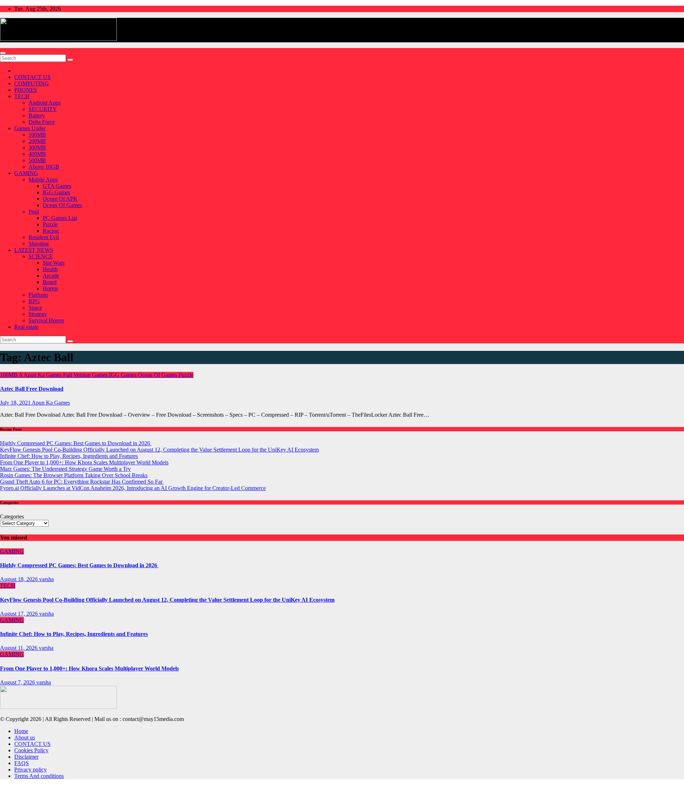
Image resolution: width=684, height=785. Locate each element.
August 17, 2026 (19, 614)
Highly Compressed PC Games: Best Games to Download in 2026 (75, 443)
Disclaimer (26, 757)
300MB (37, 147)
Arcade (51, 276)
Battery (36, 115)
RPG (34, 301)
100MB (37, 135)
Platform (38, 295)
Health (50, 269)
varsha (46, 579)
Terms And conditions (39, 776)
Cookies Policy (31, 750)
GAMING (26, 173)
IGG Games (56, 192)
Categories (12, 516)
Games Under (30, 128)
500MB (37, 160)
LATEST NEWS (33, 250)
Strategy (37, 314)
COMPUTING (31, 83)
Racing (51, 231)
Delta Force (41, 122)
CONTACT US (32, 77)
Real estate (26, 327)
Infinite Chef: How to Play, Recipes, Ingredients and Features (69, 456)
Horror (50, 288)
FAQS (21, 763)
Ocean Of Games (62, 205)
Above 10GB (43, 167)
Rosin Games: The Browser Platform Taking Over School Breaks (73, 475)
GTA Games (57, 186)
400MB (37, 154)
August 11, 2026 (19, 648)
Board (50, 282)
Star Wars (53, 263)
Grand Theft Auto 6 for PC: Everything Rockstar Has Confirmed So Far (82, 482)
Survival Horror (46, 320)
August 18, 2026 (19, 579)
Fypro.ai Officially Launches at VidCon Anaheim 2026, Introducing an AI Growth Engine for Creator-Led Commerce (133, 488)
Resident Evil (43, 237)
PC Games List (60, 218)
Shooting (38, 244)
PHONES (25, 90)
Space (35, 308)
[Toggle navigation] (3, 53)
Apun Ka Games (43, 375)
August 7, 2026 (18, 682)
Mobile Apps (43, 180)
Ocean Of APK (60, 199)
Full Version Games (86, 375)
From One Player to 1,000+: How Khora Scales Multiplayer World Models (84, 462)
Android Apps (44, 103)
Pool (33, 212)
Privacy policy (30, 769)
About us (24, 737)
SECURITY (42, 109)
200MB (37, 141)
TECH (22, 96)
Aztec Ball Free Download (31, 389)
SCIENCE (40, 256)
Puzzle (50, 224)
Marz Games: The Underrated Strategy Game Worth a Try (65, 469)
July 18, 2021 (16, 403)
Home (21, 731)
